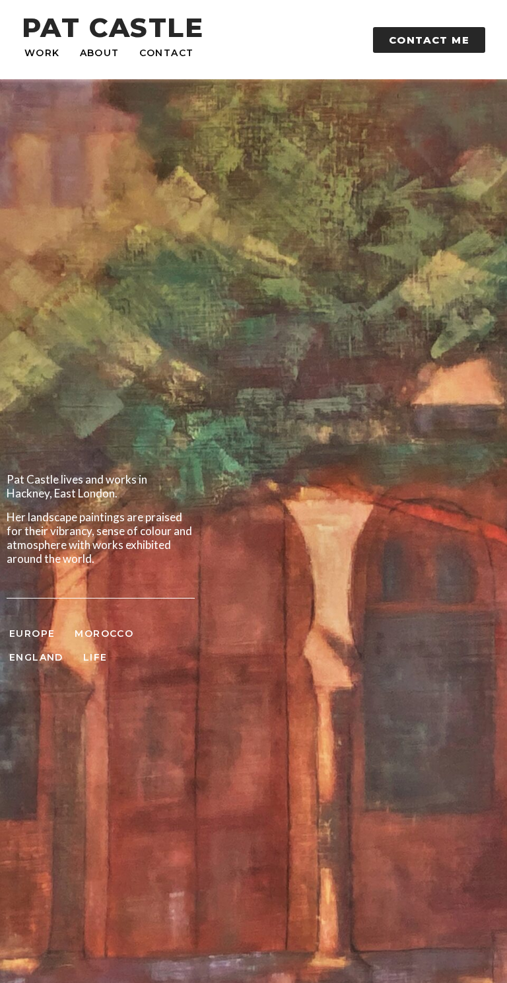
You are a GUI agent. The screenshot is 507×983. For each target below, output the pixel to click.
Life (95, 657)
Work (42, 53)
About (99, 53)
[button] (429, 40)
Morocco (104, 633)
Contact (166, 53)
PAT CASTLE (112, 27)
